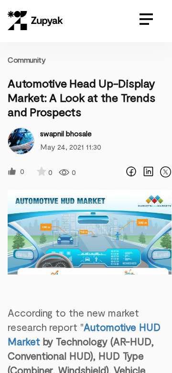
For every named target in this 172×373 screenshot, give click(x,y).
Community (26, 59)
